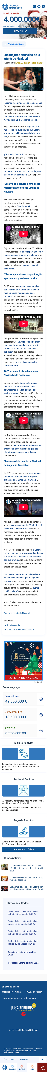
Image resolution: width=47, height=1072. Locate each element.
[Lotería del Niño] (32, 1067)
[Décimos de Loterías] (4, 1067)
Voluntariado (30, 998)
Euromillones (12, 696)
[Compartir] (34, 7)
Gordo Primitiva (13, 711)
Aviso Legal (14, 1030)
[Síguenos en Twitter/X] (43, 7)
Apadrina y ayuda (11, 998)
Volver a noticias (14, 44)
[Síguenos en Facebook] (38, 7)
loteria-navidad (14, 625)
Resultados (24, 1059)
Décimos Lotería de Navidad (17, 613)
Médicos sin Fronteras (12, 992)
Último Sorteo (9, 1059)
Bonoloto (10, 727)
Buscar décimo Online (23, 849)
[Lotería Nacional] (12, 1067)
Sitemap (34, 1030)
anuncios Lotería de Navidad (20, 629)
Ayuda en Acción (34, 992)
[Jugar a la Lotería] (42, 1067)
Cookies (25, 1030)
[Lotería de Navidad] (22, 1067)
